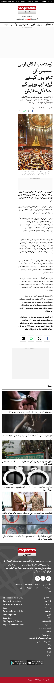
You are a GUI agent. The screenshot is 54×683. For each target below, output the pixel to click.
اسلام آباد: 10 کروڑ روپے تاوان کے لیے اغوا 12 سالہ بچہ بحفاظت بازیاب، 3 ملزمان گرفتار (27, 489)
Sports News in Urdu (12, 601)
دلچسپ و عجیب (45, 628)
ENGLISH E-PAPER (34, 2)
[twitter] (39, 338)
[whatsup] (31, 338)
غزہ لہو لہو (47, 604)
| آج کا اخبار (34, 19)
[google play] (18, 663)
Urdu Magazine (9, 614)
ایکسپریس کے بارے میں (47, 588)
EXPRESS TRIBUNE (8, 2)
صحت (48, 631)
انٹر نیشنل (47, 611)
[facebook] (47, 338)
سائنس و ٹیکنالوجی (44, 641)
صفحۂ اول (49, 24)
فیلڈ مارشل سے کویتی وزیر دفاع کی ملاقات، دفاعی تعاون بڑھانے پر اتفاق (27, 513)
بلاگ (49, 644)
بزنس (49, 648)
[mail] (23, 338)
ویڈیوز (49, 651)
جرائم (49, 654)
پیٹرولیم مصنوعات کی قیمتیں (40, 638)
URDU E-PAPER (21, 2)
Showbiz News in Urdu (13, 597)
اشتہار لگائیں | (20, 19)
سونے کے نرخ (46, 634)
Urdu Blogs (7, 618)
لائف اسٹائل (46, 621)
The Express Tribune (12, 621)
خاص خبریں (23, 24)
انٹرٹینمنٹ (47, 618)
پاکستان (14, 24)
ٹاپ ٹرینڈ (47, 624)
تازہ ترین (40, 24)
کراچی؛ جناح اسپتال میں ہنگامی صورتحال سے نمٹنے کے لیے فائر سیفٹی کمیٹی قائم (27, 463)
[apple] (35, 663)
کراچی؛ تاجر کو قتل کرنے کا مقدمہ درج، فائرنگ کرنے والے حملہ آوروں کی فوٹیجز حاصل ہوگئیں (27, 538)
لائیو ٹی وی (28, 19)
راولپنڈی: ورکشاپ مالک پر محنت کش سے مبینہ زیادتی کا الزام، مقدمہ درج (27, 437)
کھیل (33, 24)
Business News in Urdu (13, 611)
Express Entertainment (13, 624)
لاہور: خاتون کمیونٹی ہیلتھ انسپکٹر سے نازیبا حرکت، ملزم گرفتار (29, 412)
